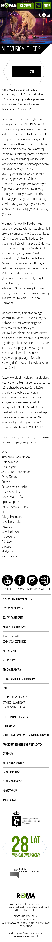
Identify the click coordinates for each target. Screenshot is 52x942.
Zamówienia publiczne (15, 627)
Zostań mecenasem (13, 608)
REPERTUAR (25, 5)
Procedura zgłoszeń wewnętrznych (22, 744)
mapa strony (34, 904)
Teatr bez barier (12, 636)
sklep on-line (21, 910)
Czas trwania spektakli (14, 707)
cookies (33, 910)
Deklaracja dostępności (14, 641)
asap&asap (24, 933)
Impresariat (9, 800)
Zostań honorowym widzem (18, 599)
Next (42, 72)
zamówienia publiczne (36, 907)
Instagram (32, 589)
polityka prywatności (14, 907)
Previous (7, 72)
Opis (32, 71)
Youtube (7, 589)
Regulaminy (9, 726)
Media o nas (9, 660)
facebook (20, 589)
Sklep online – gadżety (15, 717)
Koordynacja (10, 790)
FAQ (5, 688)
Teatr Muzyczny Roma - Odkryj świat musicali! (9, 5)
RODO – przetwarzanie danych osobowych (26, 735)
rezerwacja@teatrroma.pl (26, 936)
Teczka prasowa (12, 669)
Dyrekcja (8, 753)
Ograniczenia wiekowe (14, 702)
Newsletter (44, 589)
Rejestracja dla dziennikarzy (19, 679)
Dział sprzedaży (12, 772)
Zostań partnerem (13, 617)
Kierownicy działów (13, 763)
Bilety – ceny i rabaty (15, 697)
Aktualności (9, 651)
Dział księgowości (12, 781)
